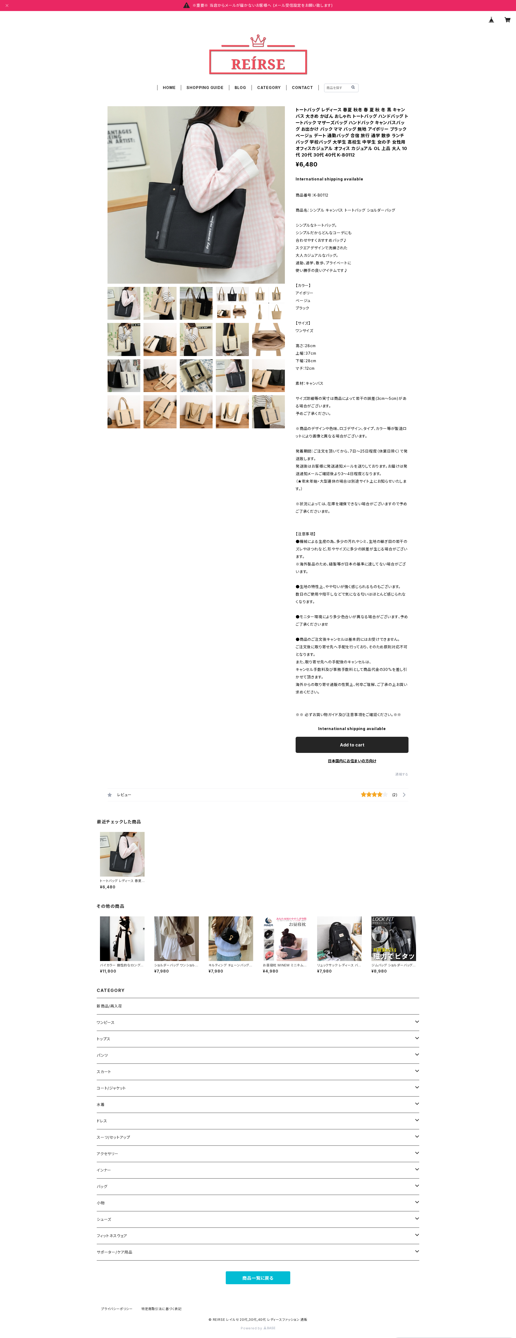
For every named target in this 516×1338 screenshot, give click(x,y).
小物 (101, 1203)
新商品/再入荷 (109, 1006)
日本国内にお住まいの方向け (352, 761)
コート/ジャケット (111, 1088)
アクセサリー (108, 1153)
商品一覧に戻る (258, 1278)
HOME (169, 87)
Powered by (252, 1328)
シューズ (104, 1219)
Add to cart (352, 745)
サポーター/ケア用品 (114, 1252)
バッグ (102, 1186)
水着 (101, 1104)
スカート (104, 1071)
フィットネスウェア (112, 1235)
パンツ (102, 1055)
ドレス (102, 1121)
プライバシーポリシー (117, 1309)
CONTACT (302, 87)
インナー (104, 1170)
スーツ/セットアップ (113, 1137)
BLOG (240, 87)
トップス (103, 1039)
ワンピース (106, 1022)
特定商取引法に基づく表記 (161, 1309)
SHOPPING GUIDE (205, 87)
